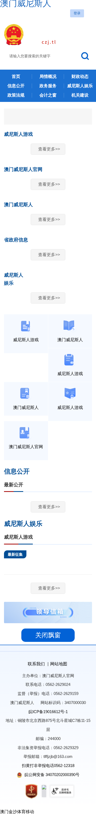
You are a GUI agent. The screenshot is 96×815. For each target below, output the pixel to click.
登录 (77, 13)
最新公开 (13, 484)
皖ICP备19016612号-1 (48, 711)
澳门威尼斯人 (18, 204)
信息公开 (17, 471)
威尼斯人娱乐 (23, 523)
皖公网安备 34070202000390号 (51, 774)
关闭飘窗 (48, 635)
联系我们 (36, 664)
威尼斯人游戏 (18, 134)
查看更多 (49, 149)
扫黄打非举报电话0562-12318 (48, 765)
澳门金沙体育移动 (17, 811)
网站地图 (58, 664)
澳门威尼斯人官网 (23, 169)
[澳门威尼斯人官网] (48, 34)
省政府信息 (16, 239)
